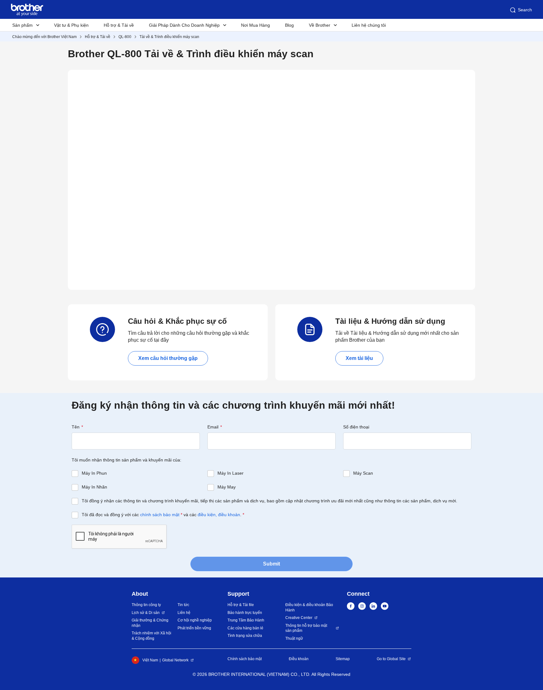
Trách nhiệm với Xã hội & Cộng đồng (151, 636)
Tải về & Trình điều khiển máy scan (169, 37)
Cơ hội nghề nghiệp (195, 620)
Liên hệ (184, 612)
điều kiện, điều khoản (219, 514)
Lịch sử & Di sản (146, 612)
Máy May (226, 486)
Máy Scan (363, 473)
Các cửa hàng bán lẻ (245, 628)
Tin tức (183, 605)
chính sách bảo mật (159, 514)
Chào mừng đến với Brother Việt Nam (44, 37)
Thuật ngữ (294, 638)
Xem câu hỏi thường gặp (168, 358)
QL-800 (124, 37)
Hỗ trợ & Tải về (119, 25)
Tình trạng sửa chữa (245, 635)
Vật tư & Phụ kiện (71, 25)
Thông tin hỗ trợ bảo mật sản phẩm (306, 628)
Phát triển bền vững (194, 628)
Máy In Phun (94, 473)
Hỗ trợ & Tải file (241, 605)
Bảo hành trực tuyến (245, 612)
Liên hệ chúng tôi (369, 25)
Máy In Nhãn (94, 486)
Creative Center (298, 617)
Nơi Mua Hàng (255, 25)
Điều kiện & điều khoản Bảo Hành (309, 607)
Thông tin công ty (146, 605)
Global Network (175, 660)
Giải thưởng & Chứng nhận (150, 623)
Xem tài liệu (359, 358)
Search (525, 9)
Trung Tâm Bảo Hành (246, 620)
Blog (289, 25)
